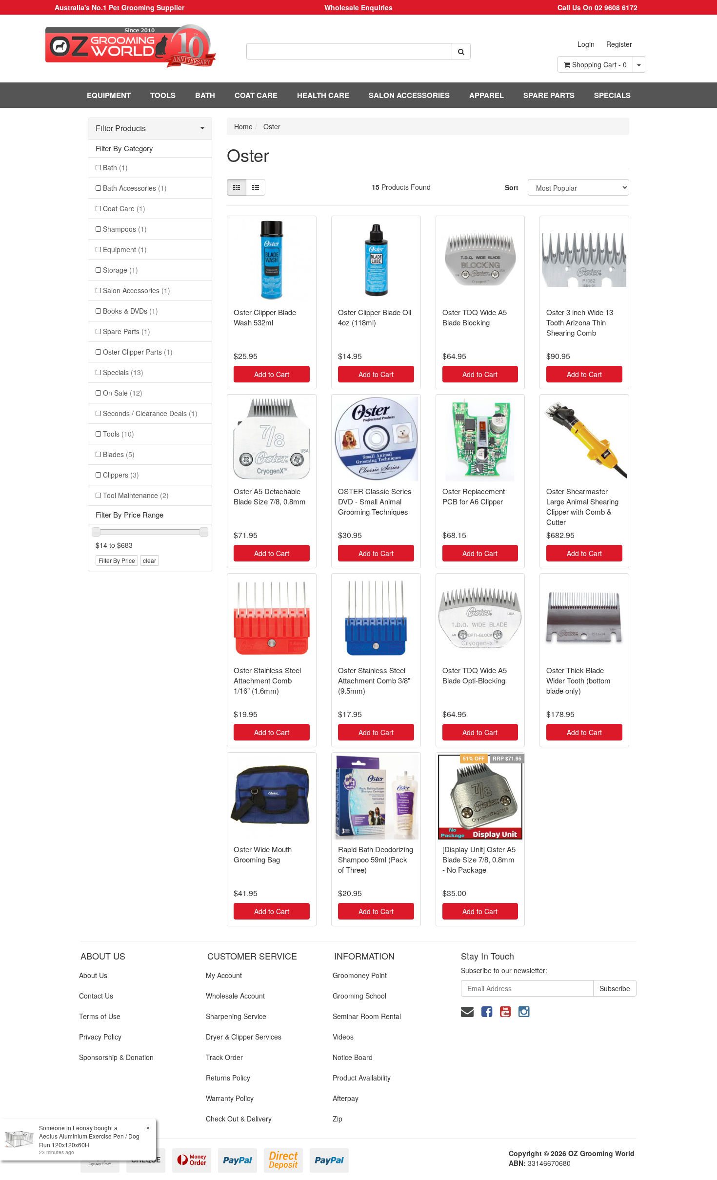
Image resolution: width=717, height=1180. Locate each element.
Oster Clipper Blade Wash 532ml (265, 317)
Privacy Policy (100, 1036)
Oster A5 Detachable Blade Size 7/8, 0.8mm (270, 496)
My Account (224, 975)
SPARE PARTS (549, 95)
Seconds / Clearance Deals (150, 413)
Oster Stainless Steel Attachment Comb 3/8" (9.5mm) (374, 680)
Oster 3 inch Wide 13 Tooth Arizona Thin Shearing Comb (579, 322)
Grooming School (359, 995)
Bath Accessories (135, 188)
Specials (123, 372)
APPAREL (486, 95)
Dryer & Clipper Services (243, 1036)
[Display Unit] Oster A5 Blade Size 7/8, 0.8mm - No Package (479, 859)
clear (149, 560)
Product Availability (362, 1077)
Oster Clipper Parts (138, 352)
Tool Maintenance (136, 495)
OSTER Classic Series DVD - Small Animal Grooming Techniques (375, 501)
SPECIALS (612, 95)
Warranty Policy (230, 1098)
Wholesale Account (235, 995)
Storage (120, 270)
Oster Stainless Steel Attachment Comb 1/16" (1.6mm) (267, 680)
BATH (205, 95)
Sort (511, 187)
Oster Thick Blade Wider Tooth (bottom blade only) (578, 680)
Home (243, 126)
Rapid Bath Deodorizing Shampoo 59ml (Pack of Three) (375, 859)
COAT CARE (256, 95)
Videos (343, 1036)
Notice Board (353, 1057)
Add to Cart (271, 374)
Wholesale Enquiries (358, 7)
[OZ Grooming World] (119, 46)
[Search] (461, 51)
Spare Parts (126, 331)
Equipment (125, 249)
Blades (119, 454)
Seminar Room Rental (367, 1016)
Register (619, 44)
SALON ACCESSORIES (409, 95)
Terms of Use (99, 1016)
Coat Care (124, 208)
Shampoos (125, 229)
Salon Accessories (136, 290)
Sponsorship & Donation (116, 1057)
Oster (271, 126)
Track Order (224, 1057)
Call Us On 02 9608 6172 (597, 7)
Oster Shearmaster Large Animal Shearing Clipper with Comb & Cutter (582, 506)
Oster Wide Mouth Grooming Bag (263, 854)
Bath (115, 167)
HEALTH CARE (323, 95)
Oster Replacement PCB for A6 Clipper (473, 496)
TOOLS (163, 95)
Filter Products (121, 128)
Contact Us (96, 995)
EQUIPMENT (109, 95)
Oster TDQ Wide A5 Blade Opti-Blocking (474, 675)
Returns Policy (228, 1077)
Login (586, 44)
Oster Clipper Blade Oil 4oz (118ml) (374, 317)
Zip (337, 1118)
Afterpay (345, 1098)
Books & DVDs (130, 311)
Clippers (121, 475)
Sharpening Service (236, 1016)
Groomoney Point (360, 975)
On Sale (122, 393)
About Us (93, 975)
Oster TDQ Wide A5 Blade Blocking (474, 317)
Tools (118, 434)
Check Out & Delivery (239, 1118)
